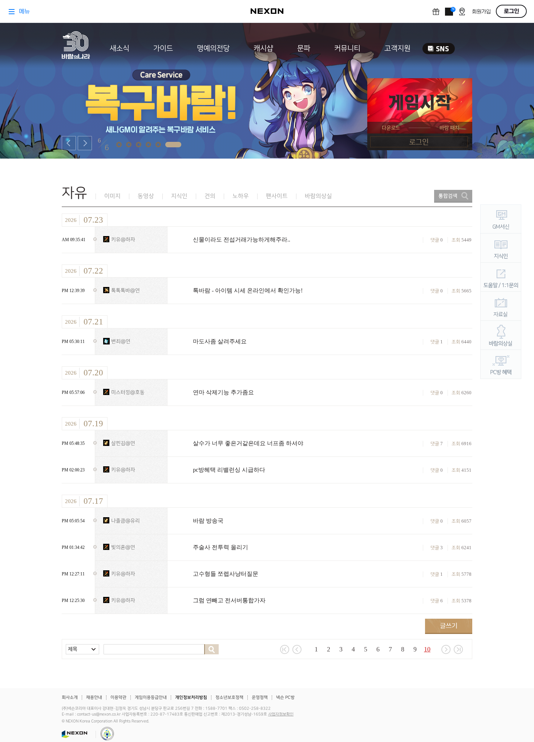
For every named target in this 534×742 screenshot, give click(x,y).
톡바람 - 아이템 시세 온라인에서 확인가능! (248, 290)
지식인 (179, 196)
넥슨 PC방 (285, 697)
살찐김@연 (123, 443)
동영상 (146, 196)
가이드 (163, 48)
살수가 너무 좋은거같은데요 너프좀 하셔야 (248, 443)
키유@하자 (123, 239)
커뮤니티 (347, 48)
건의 (210, 196)
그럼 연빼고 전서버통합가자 (229, 600)
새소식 (119, 48)
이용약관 (118, 697)
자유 (74, 193)
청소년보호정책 (229, 697)
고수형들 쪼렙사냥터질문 (225, 574)
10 (427, 649)
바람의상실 (318, 196)
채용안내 (94, 697)
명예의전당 (213, 48)
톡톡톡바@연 (125, 290)
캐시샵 (263, 48)
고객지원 (397, 48)
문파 (303, 48)
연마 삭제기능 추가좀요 (223, 392)
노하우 (240, 196)
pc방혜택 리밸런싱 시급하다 (229, 470)
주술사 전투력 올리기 (220, 547)
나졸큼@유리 (125, 520)
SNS (438, 48)
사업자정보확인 (281, 714)
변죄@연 (120, 341)
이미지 (112, 196)
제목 (72, 649)
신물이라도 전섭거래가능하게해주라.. (241, 239)
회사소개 (70, 697)
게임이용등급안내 (151, 697)
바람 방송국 (208, 521)
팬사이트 (277, 196)
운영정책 (260, 697)
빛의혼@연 (123, 547)
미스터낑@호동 (128, 392)
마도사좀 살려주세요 (220, 341)
